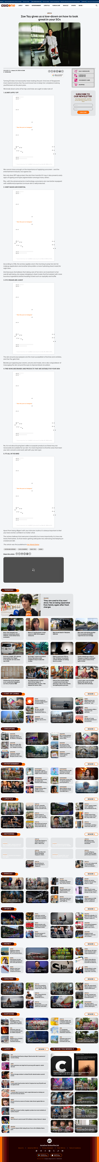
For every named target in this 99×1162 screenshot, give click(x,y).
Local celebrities (23, 549)
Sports (73, 5)
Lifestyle (47, 5)
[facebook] (49, 71)
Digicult (65, 5)
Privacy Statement (47, 1148)
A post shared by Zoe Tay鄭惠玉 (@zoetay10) (28, 164)
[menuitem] (20, 5)
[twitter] (52, 71)
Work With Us (61, 1148)
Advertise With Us (33, 1148)
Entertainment (36, 5)
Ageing (40, 549)
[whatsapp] (57, 71)
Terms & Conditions (75, 1148)
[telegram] (54, 71)
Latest (20, 5)
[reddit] (59, 71)
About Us (21, 1148)
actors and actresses (10, 549)
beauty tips (33, 549)
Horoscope (56, 5)
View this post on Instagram (24, 127)
